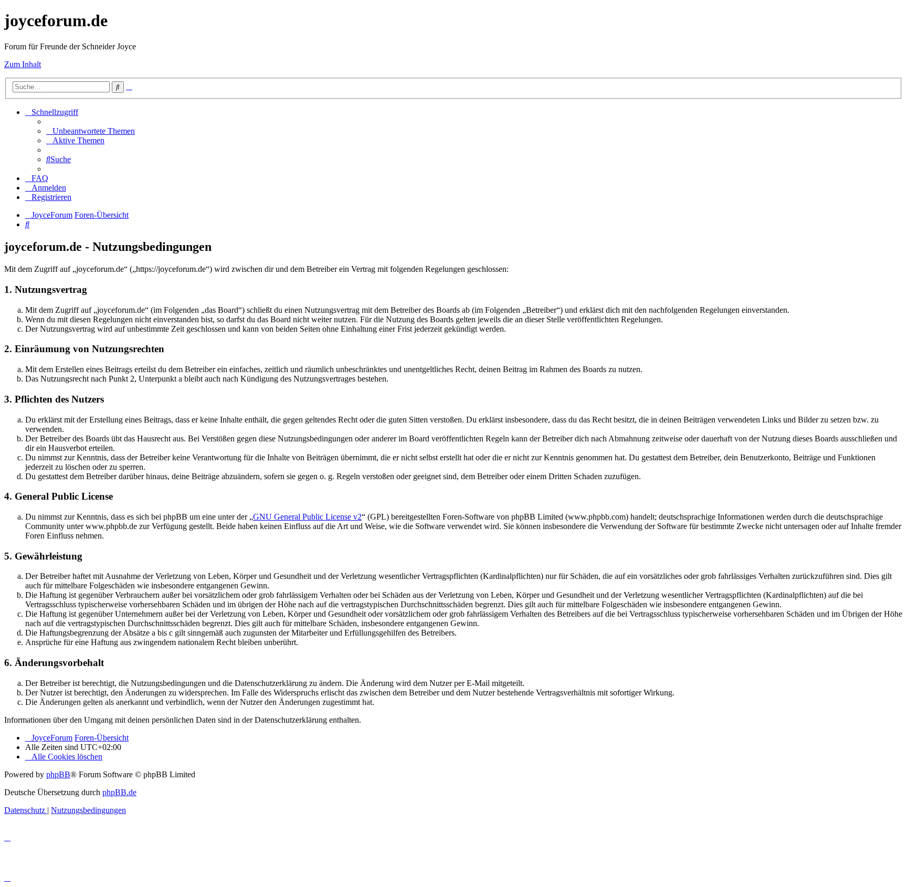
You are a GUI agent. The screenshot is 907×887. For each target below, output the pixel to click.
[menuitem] (90, 130)
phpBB (58, 774)
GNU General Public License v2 (307, 516)
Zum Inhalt (22, 64)
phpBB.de (119, 792)
